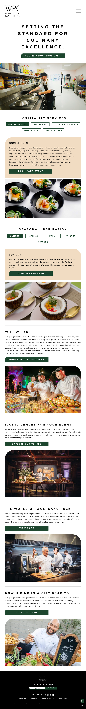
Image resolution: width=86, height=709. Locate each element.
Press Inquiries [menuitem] (48, 698)
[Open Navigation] (78, 11)
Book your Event (30, 171)
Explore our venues (26, 444)
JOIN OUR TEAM (26, 612)
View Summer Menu (31, 274)
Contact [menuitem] (63, 698)
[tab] (17, 124)
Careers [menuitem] (33, 698)
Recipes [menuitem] (22, 698)
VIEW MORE (26, 528)
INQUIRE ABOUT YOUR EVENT (43, 56)
